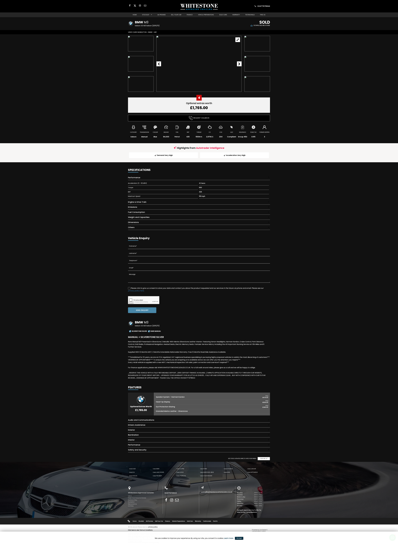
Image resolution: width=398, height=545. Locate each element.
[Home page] (199, 6)
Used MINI (227, 472)
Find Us (262, 15)
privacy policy (153, 527)
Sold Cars (223, 15)
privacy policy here (136, 291)
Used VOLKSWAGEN (206, 475)
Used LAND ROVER (158, 472)
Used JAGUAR (251, 468)
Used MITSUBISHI (252, 472)
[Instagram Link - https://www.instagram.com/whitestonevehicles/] (140, 5)
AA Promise (161, 15)
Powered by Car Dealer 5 (259, 529)
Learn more (228, 538)
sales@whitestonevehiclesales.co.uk (216, 492)
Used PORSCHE (181, 475)
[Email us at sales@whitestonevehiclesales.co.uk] (145, 5)
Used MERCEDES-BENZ (207, 472)
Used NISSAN (133, 475)
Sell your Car (176, 15)
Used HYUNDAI (228, 468)
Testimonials (250, 15)
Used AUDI (132, 468)
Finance (190, 15)
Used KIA (132, 472)
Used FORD (203, 468)
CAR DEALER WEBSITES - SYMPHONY (259, 531)
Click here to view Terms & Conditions (140, 530)
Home (135, 15)
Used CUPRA (180, 468)
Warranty (236, 15)
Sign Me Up (263, 458)
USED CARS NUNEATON (137, 32)
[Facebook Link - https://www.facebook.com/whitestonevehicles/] (130, 5)
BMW (150, 32)
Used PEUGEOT (157, 475)
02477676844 (263, 6)
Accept (239, 538)
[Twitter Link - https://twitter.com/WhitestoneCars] (135, 5)
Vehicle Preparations (206, 15)
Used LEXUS (180, 472)
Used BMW (156, 468)
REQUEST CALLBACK (201, 118)
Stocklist (145, 15)
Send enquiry (142, 310)
